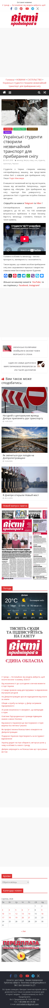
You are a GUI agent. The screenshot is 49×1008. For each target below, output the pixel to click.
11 (10, 914)
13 (23, 914)
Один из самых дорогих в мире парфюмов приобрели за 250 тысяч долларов (20, 366)
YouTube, (36, 282)
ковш (31, 160)
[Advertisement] (24, 52)
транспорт (7, 164)
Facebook (23, 285)
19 (16, 917)
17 (3, 917)
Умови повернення (34, 980)
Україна (7, 132)
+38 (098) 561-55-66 (26, 1002)
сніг (35, 160)
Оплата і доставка (15, 980)
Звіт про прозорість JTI (24, 985)
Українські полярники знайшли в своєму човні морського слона (26, 351)
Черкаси (15, 164)
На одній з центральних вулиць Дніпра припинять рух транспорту (23, 417)
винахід (20, 160)
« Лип (23, 931)
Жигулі (26, 160)
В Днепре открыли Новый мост (21, 495)
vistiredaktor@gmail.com (27, 1004)
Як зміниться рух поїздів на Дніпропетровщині (18, 457)
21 (29, 917)
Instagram (34, 285)
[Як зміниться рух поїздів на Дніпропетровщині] (25, 428)
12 (16, 914)
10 (3, 914)
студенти (41, 160)
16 (42, 914)
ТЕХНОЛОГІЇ (32, 129)
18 (10, 917)
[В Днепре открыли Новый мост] (25, 468)
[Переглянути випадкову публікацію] (44, 92)
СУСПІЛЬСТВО (19, 129)
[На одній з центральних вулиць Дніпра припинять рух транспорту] (25, 388)
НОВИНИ (8, 129)
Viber (38, 203)
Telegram (28, 203)
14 (29, 914)
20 (23, 917)
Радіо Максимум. (16, 178)
